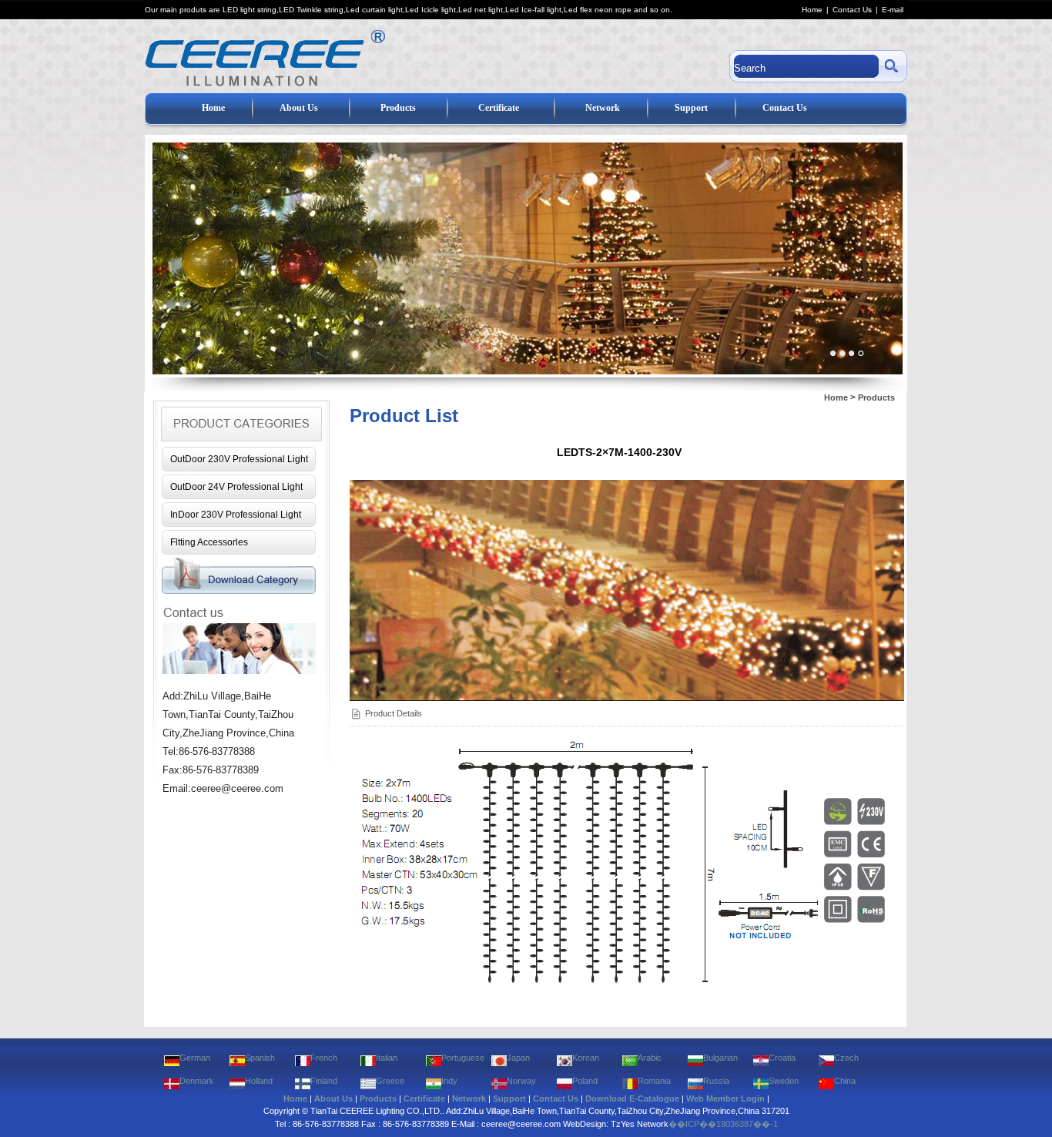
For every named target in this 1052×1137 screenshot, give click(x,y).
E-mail (892, 9)
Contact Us (852, 9)
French (323, 1057)
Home (812, 9)
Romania (654, 1080)
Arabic (650, 1057)
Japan (518, 1057)
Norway (521, 1080)
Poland (585, 1080)
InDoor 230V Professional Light (235, 514)
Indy (449, 1080)
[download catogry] (239, 591)
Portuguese (462, 1057)
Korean (585, 1057)
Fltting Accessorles (209, 542)
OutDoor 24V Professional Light (236, 486)
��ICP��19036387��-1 (723, 1124)
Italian (386, 1057)
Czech (846, 1057)
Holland (259, 1080)
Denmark (196, 1080)
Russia (716, 1080)
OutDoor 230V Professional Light (239, 459)
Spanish (260, 1057)
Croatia (782, 1057)
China (845, 1080)
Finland (323, 1080)
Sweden (784, 1080)
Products (876, 397)
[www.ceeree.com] (378, 55)
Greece (390, 1080)
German (194, 1057)
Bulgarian (720, 1057)
